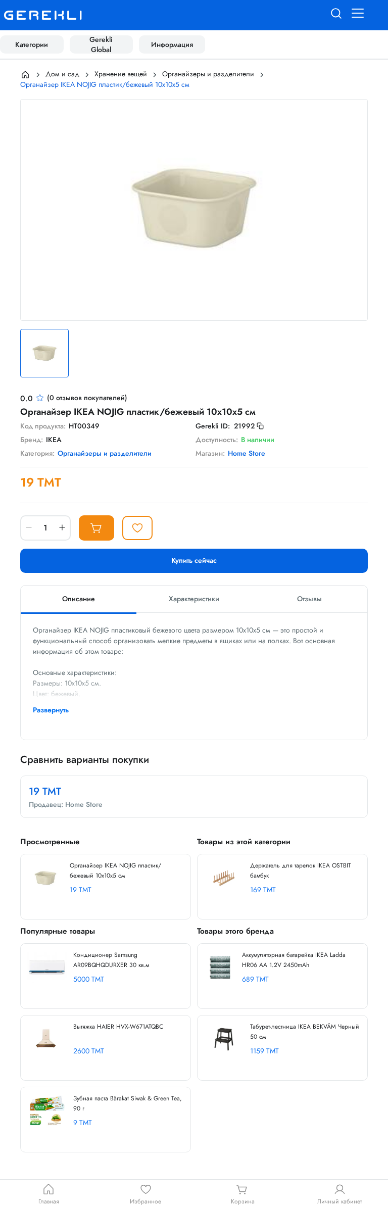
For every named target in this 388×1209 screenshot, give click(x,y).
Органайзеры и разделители (208, 74)
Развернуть (51, 710)
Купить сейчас (194, 560)
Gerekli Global (101, 44)
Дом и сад (62, 74)
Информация (172, 44)
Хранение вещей (120, 74)
